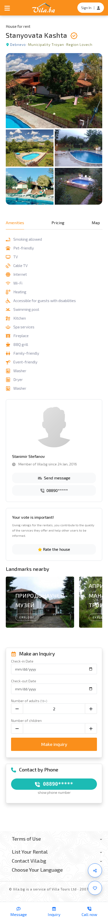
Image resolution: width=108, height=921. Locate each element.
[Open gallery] (54, 129)
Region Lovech (79, 44)
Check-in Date (22, 661)
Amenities (15, 222)
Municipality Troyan (46, 44)
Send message (56, 477)
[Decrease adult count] (17, 708)
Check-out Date (23, 681)
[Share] (95, 870)
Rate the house (56, 549)
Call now (89, 914)
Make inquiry (54, 744)
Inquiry (54, 914)
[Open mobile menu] (7, 8)
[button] (96, 603)
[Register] (98, 7)
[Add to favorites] (95, 888)
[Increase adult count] (91, 708)
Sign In (86, 8)
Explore (26, 617)
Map (96, 222)
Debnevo (18, 44)
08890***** (56, 490)
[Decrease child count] (17, 728)
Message (18, 914)
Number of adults (29, 701)
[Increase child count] (91, 728)
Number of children (26, 720)
